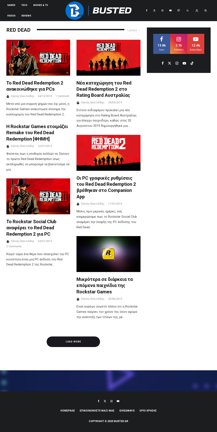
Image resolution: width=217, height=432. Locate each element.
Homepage (67, 410)
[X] (154, 10)
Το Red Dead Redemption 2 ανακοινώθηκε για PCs (34, 86)
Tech (24, 5)
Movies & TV (40, 5)
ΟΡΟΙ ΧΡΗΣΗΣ (148, 410)
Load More (73, 341)
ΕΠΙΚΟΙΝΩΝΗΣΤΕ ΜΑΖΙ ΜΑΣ (97, 410)
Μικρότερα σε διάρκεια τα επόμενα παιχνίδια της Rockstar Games (105, 285)
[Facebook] (146, 10)
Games (11, 5)
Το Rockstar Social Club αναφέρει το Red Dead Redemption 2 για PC (31, 228)
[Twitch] (178, 10)
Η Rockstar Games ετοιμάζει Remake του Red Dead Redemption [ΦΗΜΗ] (37, 133)
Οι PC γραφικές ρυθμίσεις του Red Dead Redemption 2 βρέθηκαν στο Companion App (106, 187)
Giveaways (127, 410)
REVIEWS (26, 15)
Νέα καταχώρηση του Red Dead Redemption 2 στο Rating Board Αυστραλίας (104, 89)
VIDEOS (11, 15)
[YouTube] (170, 10)
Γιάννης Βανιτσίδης (22, 96)
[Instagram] (162, 10)
